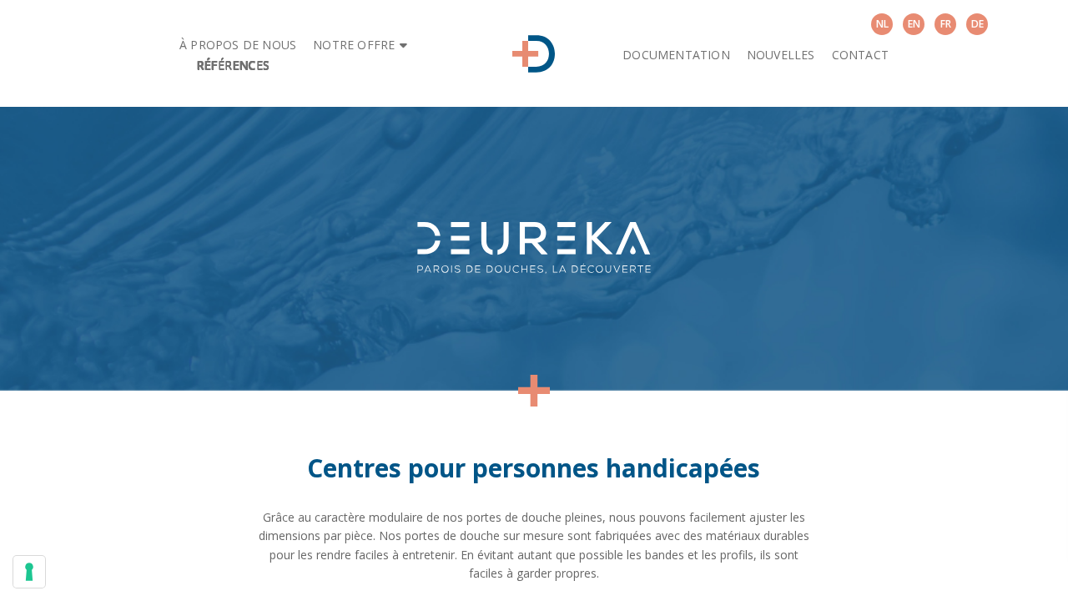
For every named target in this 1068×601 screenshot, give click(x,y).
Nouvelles (781, 55)
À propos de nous (237, 45)
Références (233, 65)
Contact (860, 55)
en (914, 24)
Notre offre (354, 45)
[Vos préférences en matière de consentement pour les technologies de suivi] (29, 572)
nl (882, 24)
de (977, 24)
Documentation (676, 55)
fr (945, 24)
